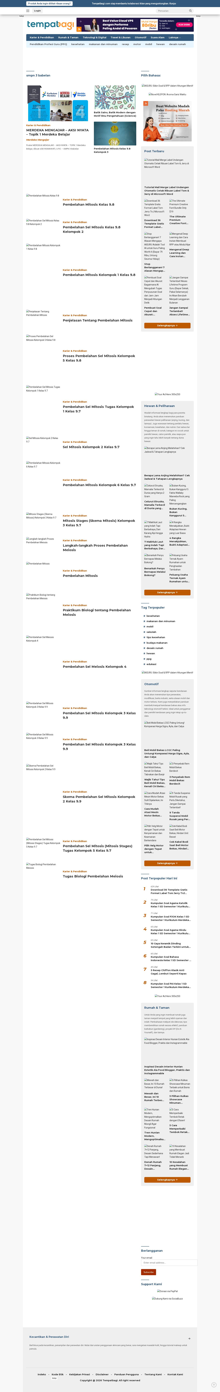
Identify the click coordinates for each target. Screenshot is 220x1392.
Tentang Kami (153, 1374)
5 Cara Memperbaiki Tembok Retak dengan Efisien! (178, 1129)
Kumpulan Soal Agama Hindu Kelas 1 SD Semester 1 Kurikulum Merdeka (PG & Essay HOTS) (171, 932)
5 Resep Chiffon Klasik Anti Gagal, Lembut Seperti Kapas (169, 972)
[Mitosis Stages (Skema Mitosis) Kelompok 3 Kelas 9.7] (43, 521)
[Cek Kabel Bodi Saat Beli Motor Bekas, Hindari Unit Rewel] (180, 831)
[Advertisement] (15, 62)
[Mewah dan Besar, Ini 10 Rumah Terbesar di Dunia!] (154, 1084)
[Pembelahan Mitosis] (43, 574)
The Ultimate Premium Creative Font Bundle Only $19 (179, 220)
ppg (149, 658)
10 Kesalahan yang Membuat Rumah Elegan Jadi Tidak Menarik (178, 1166)
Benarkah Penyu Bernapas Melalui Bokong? (154, 572)
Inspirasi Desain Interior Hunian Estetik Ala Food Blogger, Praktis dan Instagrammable (167, 1070)
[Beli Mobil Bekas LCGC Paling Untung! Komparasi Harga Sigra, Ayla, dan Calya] (167, 734)
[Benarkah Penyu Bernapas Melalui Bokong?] (154, 559)
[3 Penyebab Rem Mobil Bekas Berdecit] (180, 768)
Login (37, 10)
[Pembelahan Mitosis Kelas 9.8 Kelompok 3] (115, 133)
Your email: (147, 1258)
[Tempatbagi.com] (50, 24)
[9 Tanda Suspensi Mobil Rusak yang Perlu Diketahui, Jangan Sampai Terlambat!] (180, 800)
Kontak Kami (175, 1374)
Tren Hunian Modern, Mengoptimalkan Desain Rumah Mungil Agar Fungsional (154, 1136)
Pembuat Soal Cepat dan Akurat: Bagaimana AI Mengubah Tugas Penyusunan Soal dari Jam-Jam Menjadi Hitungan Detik (153, 311)
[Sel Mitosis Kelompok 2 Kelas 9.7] (43, 446)
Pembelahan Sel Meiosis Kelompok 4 (94, 667)
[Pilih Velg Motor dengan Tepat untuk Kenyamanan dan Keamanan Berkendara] (154, 833)
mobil (148, 44)
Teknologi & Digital (94, 37)
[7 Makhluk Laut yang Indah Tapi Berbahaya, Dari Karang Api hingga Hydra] (154, 530)
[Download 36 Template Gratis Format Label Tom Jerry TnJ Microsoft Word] (154, 208)
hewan (160, 44)
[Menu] (28, 11)
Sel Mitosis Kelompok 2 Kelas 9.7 (91, 447)
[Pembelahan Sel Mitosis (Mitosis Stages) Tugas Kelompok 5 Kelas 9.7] (43, 847)
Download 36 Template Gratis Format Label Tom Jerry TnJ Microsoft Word (154, 224)
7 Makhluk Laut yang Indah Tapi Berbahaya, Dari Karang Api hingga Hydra (154, 545)
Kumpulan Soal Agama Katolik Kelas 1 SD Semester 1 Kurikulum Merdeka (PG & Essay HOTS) (171, 905)
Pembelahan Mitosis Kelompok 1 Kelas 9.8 (99, 275)
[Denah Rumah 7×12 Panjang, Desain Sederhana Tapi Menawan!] (154, 1151)
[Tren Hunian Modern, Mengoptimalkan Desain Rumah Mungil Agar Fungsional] (154, 1118)
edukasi (151, 664)
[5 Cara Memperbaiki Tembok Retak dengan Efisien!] (180, 1115)
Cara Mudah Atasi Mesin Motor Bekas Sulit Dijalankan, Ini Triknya (154, 812)
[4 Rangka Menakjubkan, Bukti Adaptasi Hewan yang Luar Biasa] (180, 528)
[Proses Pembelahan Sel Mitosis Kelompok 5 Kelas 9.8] (43, 357)
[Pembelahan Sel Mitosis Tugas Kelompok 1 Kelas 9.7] (43, 408)
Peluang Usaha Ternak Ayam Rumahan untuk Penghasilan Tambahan (179, 578)
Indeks (42, 1374)
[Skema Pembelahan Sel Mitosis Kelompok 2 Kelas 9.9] (43, 798)
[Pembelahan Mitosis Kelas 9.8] (43, 203)
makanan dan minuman (103, 44)
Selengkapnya (166, 325)
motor (137, 44)
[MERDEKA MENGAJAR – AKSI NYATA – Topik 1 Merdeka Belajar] (58, 103)
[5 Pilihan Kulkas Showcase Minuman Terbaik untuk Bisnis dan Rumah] (180, 1085)
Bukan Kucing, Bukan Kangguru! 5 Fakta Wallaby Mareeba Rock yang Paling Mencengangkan (179, 512)
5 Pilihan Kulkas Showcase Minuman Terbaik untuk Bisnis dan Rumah (178, 1100)
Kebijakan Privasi (79, 1374)
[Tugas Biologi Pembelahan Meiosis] (43, 875)
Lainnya (173, 37)
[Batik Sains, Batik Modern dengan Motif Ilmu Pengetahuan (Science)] (115, 97)
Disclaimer (102, 1374)
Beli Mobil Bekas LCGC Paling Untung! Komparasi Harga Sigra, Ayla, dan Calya (166, 753)
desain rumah (177, 44)
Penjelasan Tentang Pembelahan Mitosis (98, 320)
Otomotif (140, 37)
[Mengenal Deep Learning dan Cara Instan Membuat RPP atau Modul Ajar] (180, 239)
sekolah (151, 632)
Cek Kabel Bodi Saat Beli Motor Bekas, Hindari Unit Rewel (178, 845)
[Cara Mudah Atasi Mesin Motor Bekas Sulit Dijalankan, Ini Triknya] (154, 798)
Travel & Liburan (120, 37)
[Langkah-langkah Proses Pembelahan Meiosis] (43, 546)
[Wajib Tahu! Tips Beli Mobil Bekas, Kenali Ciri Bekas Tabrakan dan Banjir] (154, 769)
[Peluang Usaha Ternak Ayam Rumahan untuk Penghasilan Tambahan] (180, 563)
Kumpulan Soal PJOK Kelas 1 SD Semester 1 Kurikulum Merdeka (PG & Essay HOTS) (170, 918)
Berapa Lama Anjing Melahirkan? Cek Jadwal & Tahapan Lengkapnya (167, 477)
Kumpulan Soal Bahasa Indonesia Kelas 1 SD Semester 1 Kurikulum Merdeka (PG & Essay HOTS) (170, 958)
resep (125, 44)
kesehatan (78, 44)
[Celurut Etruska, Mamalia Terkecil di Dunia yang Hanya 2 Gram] (154, 491)
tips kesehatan (156, 637)
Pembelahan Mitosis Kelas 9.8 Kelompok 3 (112, 150)
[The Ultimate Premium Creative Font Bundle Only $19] (180, 206)
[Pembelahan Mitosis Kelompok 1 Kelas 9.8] (43, 274)
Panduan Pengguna (126, 1374)
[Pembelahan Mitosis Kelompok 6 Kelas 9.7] (43, 484)
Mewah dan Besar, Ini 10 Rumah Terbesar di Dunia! (154, 1097)
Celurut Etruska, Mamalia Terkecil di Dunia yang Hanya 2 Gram (154, 505)
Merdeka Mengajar (37, 139)
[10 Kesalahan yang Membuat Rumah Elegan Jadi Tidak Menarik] (180, 1151)
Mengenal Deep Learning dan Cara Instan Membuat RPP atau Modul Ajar (179, 253)
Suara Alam (157, 37)
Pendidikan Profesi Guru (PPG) (48, 44)
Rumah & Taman (68, 37)
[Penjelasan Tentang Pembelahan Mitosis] (43, 319)
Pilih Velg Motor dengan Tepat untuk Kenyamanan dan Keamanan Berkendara (153, 849)
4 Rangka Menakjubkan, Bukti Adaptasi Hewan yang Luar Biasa (178, 542)
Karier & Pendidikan (42, 37)
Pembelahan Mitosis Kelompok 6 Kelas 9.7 (99, 485)
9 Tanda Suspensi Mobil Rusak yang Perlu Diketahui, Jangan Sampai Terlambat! (180, 816)
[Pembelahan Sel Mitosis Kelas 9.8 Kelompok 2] (43, 228)
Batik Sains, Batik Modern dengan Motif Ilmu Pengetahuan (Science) (115, 114)
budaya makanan (157, 642)
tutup (21, 16)
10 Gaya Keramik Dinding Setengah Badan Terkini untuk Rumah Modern (170, 945)
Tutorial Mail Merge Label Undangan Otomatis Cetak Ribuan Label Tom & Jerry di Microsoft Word (166, 191)
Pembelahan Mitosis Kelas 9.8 (88, 204)
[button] (190, 10)
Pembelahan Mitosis (80, 576)
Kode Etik (57, 1374)
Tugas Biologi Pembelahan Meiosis (93, 876)
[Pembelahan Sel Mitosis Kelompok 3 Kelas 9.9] (43, 714)
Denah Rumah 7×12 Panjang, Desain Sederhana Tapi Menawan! (154, 1166)
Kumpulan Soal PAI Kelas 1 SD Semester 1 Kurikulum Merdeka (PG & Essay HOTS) (170, 985)
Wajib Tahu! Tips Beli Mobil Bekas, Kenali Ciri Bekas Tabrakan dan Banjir (154, 783)
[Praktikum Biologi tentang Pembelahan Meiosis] (43, 611)
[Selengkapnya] (189, 1338)
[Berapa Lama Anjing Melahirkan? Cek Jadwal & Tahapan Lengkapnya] (167, 459)
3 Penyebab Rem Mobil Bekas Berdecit (179, 780)
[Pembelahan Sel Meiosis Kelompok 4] (43, 665)
